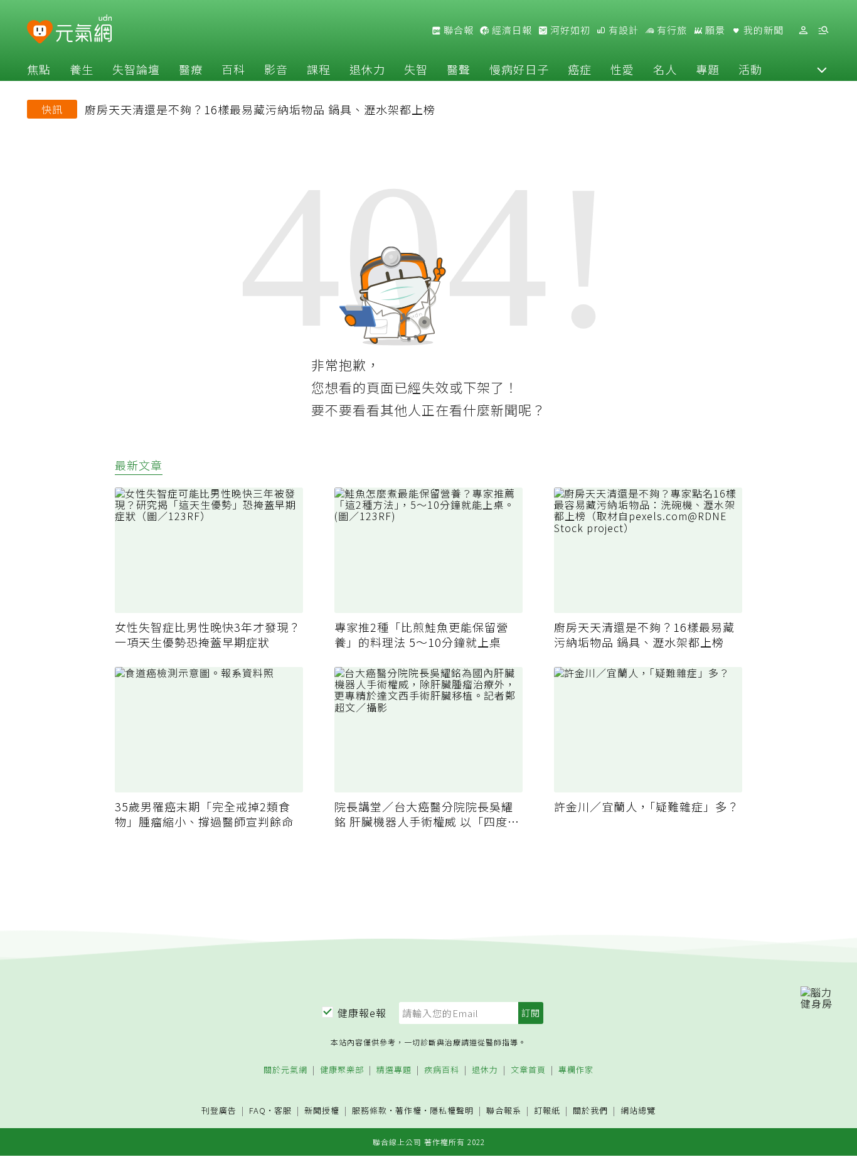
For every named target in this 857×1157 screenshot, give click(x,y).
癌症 (580, 69)
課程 (319, 69)
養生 (81, 69)
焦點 (39, 69)
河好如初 (569, 30)
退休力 (367, 69)
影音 (276, 69)
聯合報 (457, 30)
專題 (708, 69)
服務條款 (369, 1110)
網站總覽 (638, 1111)
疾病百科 (441, 1070)
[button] (822, 69)
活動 (750, 69)
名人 (665, 69)
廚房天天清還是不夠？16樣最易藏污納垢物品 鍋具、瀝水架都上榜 (260, 109)
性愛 (622, 69)
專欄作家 (576, 1070)
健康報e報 (362, 1012)
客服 (283, 1110)
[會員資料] (803, 30)
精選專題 (394, 1070)
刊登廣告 (219, 1111)
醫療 (191, 69)
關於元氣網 (285, 1070)
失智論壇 (136, 69)
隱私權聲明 (452, 1110)
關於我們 (590, 1111)
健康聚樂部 (342, 1070)
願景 (714, 30)
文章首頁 (528, 1070)
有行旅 (670, 30)
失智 (416, 69)
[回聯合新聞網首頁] (40, 32)
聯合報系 (503, 1111)
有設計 (622, 30)
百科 (233, 69)
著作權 (408, 1110)
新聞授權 (321, 1111)
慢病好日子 (519, 69)
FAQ (257, 1110)
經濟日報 (510, 30)
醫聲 (459, 69)
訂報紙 (547, 1111)
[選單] (823, 30)
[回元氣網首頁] (84, 30)
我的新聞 (762, 30)
